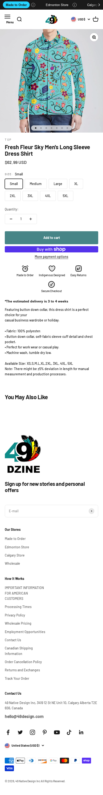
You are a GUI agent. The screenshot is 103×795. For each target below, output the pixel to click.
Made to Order (16, 4)
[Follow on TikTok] (69, 732)
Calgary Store (15, 555)
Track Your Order (17, 678)
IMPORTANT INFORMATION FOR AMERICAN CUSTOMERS (24, 593)
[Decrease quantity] (11, 219)
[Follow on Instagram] (32, 732)
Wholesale (12, 563)
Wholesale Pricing (18, 623)
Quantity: (11, 209)
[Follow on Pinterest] (44, 732)
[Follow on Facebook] (8, 732)
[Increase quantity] (31, 219)
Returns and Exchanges (22, 670)
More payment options (51, 257)
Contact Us (13, 640)
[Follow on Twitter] (20, 732)
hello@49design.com (24, 716)
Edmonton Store (57, 4)
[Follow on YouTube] (57, 732)
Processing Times (18, 607)
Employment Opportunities (25, 632)
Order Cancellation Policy (23, 662)
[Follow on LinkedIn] (81, 732)
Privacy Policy (15, 615)
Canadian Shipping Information (19, 650)
